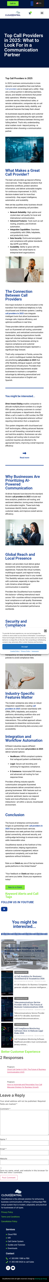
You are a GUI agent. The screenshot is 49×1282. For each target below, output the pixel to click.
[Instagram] (8, 1268)
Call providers (11, 89)
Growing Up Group (41, 1279)
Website (3, 1159)
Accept (24, 646)
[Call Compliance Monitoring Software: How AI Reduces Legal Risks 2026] (7, 1035)
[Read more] (24, 453)
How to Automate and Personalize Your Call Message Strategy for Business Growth (24, 1085)
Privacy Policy (25, 651)
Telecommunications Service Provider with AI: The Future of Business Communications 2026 (28, 1004)
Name (3, 1139)
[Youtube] (13, 1268)
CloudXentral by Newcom (15, 956)
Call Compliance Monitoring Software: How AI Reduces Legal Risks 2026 (28, 1030)
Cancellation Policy (9, 1221)
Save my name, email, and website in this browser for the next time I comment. (24, 1171)
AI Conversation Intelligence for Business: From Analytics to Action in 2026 (24, 950)
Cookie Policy (15, 651)
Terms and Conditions (10, 1217)
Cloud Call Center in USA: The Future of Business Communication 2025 (26, 1070)
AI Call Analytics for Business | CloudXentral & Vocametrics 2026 (29, 977)
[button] (45, 631)
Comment (5, 1109)
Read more (24, 458)
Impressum (35, 651)
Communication (9, 942)
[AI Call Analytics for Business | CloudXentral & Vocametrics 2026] (7, 983)
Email (3, 1149)
